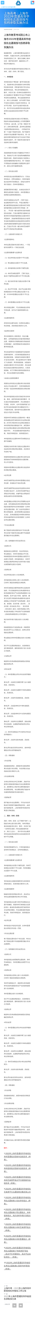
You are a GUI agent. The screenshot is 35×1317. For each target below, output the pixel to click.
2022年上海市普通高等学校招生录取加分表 (17, 1297)
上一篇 (5, 1286)
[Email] (21, 1305)
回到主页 (7, 1304)
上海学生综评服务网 (8, 7)
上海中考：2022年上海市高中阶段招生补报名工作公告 (17, 1289)
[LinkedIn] (14, 1305)
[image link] (18, 3)
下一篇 (5, 1294)
